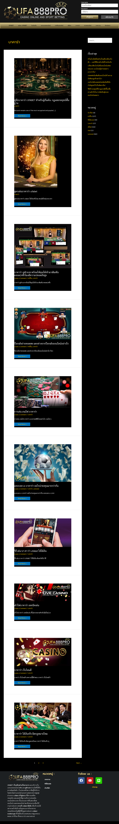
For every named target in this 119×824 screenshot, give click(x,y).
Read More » (22, 115)
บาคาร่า (77, 25)
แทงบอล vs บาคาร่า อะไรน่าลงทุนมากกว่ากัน (36, 485)
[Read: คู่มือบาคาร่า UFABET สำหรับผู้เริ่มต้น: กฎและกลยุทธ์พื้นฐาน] (42, 77)
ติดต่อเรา (107, 25)
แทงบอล (36, 489)
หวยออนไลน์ (87, 25)
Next (79, 763)
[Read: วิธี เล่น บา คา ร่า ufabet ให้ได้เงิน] (42, 532)
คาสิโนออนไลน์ (59, 25)
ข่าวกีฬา (90, 113)
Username (84, 2)
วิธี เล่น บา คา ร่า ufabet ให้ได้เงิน (30, 550)
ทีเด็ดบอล (91, 120)
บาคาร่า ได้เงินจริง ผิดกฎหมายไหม (31, 733)
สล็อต (69, 25)
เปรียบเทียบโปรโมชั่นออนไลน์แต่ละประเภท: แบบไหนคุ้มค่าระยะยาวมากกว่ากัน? (99, 69)
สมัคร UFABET (22, 25)
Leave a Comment (20, 278)
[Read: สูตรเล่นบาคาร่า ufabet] (35, 161)
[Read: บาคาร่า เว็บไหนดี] (42, 652)
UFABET (11, 25)
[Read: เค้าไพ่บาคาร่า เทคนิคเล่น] (42, 592)
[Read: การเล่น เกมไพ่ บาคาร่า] (42, 392)
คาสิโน (30, 278)
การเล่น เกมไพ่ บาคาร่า (25, 411)
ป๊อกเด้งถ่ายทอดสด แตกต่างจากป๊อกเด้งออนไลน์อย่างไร (41, 343)
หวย (89, 130)
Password (84, 9)
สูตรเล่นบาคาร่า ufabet (25, 191)
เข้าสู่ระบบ (89, 17)
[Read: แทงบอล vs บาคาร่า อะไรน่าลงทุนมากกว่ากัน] (42, 463)
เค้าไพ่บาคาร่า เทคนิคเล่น (26, 605)
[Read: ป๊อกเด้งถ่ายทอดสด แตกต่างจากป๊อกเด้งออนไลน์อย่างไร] (42, 323)
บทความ (98, 25)
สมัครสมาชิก (110, 17)
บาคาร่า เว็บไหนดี (23, 669)
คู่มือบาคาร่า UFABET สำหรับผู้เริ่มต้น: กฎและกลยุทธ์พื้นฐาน (41, 101)
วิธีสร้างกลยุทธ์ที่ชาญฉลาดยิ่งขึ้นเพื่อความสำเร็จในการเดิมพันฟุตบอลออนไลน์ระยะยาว (99, 92)
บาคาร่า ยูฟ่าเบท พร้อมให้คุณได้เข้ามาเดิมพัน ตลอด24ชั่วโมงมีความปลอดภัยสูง (36, 274)
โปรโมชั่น (34, 25)
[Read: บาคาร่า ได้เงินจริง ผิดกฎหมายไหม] (42, 716)
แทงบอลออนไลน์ (46, 25)
